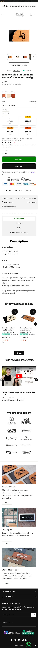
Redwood (13, 96)
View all (19, 353)
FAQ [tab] (19, 228)
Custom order (19, 166)
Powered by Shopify (19, 645)
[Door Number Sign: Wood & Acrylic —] (3, 340)
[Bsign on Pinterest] (19, 640)
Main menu (7, 597)
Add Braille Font (8, 143)
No (6, 153)
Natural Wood (9, 96)
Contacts (7, 623)
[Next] (35, 324)
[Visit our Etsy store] (3, 1)
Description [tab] (19, 219)
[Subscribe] (33, 615)
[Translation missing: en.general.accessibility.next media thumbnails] (33, 56)
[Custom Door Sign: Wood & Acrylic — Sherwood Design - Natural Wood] (21, 340)
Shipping (5, 84)
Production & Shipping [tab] (19, 232)
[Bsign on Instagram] (23, 640)
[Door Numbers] (19, 474)
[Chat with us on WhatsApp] (4, 6)
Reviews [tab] (19, 223)
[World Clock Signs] (19, 557)
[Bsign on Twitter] (15, 640)
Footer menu (8, 591)
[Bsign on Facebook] (12, 640)
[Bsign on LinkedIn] (26, 640)
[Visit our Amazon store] (1, 1)
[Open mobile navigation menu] (2, 14)
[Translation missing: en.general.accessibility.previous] (1, 379)
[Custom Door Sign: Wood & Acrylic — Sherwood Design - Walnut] (23, 340)
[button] (10, 334)
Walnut (4, 96)
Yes (6, 150)
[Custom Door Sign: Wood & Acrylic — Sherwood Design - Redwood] (25, 340)
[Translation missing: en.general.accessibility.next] (36, 379)
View (6, 503)
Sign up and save (11, 603)
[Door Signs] (19, 517)
